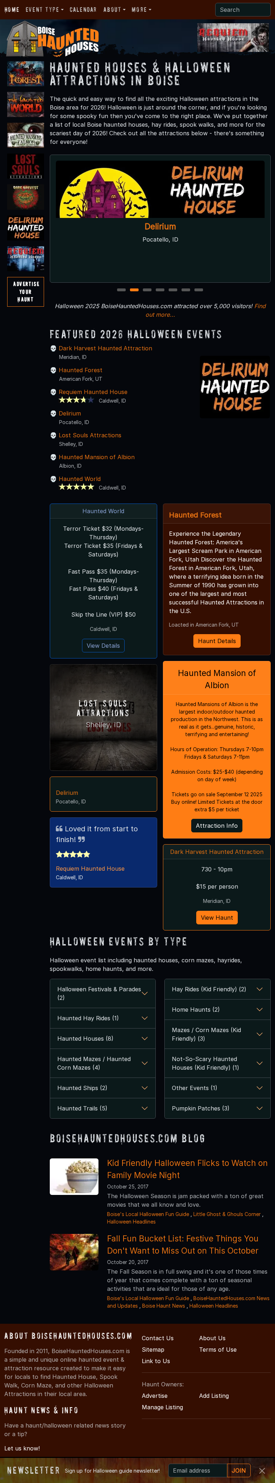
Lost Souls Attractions (90, 435)
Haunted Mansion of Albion (97, 457)
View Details (103, 645)
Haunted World (80, 478)
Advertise (155, 1395)
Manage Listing (162, 1407)
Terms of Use (218, 1349)
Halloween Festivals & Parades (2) (99, 993)
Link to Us (156, 1361)
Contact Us (158, 1338)
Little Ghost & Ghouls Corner (227, 1214)
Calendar (83, 9)
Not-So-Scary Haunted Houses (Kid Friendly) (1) (205, 1063)
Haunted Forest (80, 370)
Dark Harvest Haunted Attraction (105, 348)
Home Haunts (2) (196, 1009)
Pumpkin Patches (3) (201, 1108)
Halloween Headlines (131, 1222)
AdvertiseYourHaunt (26, 291)
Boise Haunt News (163, 1306)
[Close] (262, 1471)
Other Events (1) (194, 1087)
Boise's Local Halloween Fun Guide (148, 1214)
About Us (212, 1338)
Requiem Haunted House (93, 391)
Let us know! (22, 1448)
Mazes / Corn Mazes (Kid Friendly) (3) (206, 1034)
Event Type (42, 9)
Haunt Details (217, 641)
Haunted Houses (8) (85, 1038)
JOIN (239, 1470)
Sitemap (153, 1349)
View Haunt (217, 917)
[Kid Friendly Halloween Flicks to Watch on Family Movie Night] (74, 1176)
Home (12, 9)
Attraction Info (217, 825)
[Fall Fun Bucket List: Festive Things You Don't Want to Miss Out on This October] (74, 1251)
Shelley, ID (103, 724)
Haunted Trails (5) (82, 1108)
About (112, 9)
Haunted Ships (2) (82, 1087)
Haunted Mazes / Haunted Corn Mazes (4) (94, 1063)
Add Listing (214, 1395)
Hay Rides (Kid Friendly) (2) (209, 989)
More (139, 9)
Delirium (160, 227)
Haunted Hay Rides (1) (88, 1018)
